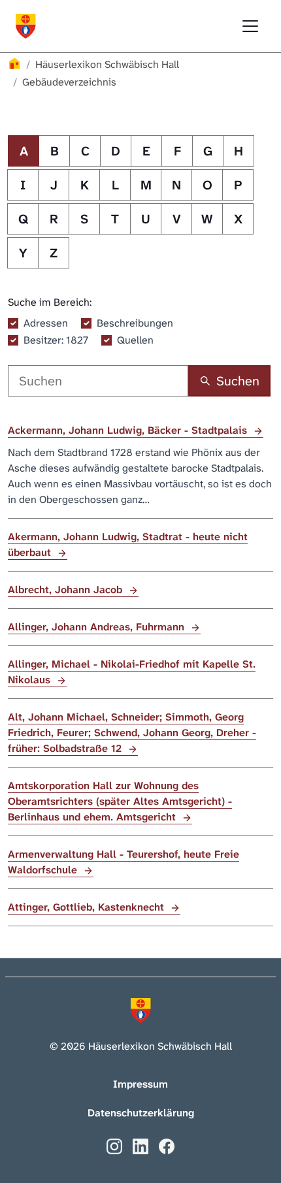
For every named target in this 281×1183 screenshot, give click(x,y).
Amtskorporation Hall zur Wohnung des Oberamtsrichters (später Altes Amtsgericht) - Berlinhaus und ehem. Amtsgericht (120, 801)
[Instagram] (114, 1145)
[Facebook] (166, 1145)
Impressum (140, 1084)
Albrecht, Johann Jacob (66, 589)
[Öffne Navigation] (250, 26)
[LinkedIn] (140, 1145)
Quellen (135, 340)
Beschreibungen (135, 323)
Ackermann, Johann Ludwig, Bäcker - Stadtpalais (129, 430)
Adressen (46, 323)
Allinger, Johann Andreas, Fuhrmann (98, 627)
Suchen (237, 380)
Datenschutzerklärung (141, 1113)
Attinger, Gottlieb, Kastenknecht (87, 907)
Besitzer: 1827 (56, 340)
